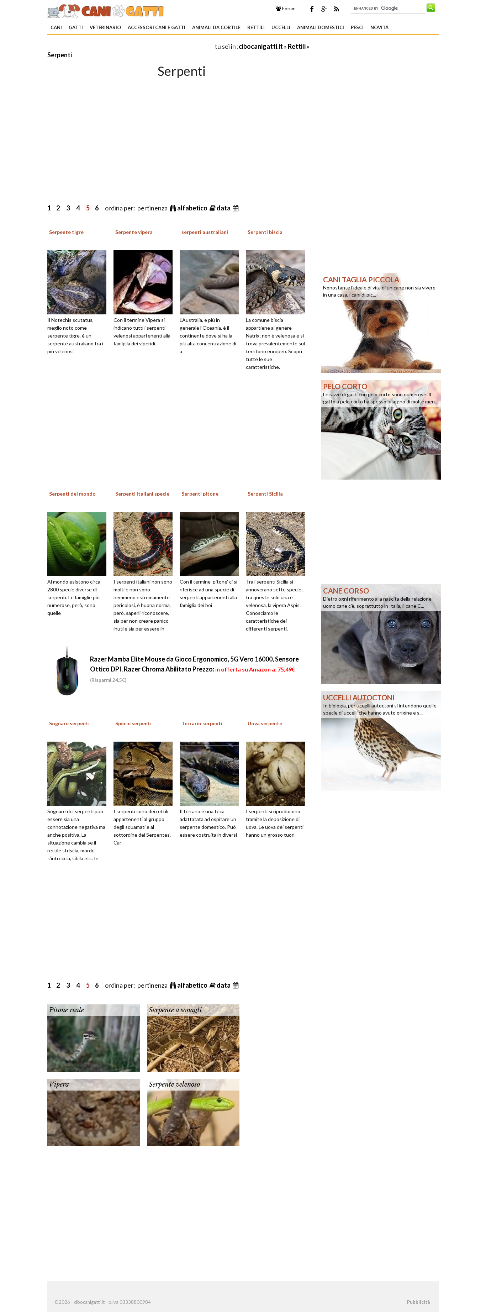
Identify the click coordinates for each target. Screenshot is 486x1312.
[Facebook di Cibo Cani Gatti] (311, 9)
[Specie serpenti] (145, 773)
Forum (288, 8)
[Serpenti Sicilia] (278, 543)
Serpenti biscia (265, 232)
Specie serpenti (133, 723)
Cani (56, 27)
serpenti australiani (204, 232)
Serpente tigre (66, 232)
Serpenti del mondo (72, 494)
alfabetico (192, 208)
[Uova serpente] (278, 773)
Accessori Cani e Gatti (156, 27)
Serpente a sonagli (175, 1010)
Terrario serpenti (201, 723)
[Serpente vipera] (145, 281)
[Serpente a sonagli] (193, 1037)
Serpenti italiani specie (142, 494)
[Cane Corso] (381, 633)
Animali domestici (320, 27)
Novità (379, 27)
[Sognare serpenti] (79, 773)
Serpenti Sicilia (265, 494)
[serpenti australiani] (212, 281)
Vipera (59, 1084)
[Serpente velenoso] (193, 1111)
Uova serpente (265, 723)
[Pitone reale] (93, 1037)
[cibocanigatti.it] (106, 10)
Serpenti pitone (199, 494)
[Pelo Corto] (381, 429)
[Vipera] (93, 1111)
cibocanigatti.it (261, 46)
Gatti (76, 27)
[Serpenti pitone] (212, 543)
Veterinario (105, 27)
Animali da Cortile (216, 27)
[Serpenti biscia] (278, 281)
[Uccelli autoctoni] (381, 740)
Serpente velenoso (174, 1084)
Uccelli (280, 27)
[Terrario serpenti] (212, 773)
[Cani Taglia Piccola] (381, 322)
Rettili (256, 27)
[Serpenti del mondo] (79, 543)
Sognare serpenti (69, 723)
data (224, 208)
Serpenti (59, 55)
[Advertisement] (130, 46)
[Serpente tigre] (79, 281)
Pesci (357, 27)
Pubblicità (418, 1302)
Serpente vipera (134, 232)
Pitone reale (66, 1010)
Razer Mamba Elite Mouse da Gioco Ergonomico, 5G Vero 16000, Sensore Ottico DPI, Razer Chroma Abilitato (194, 669)
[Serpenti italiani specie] (145, 543)
